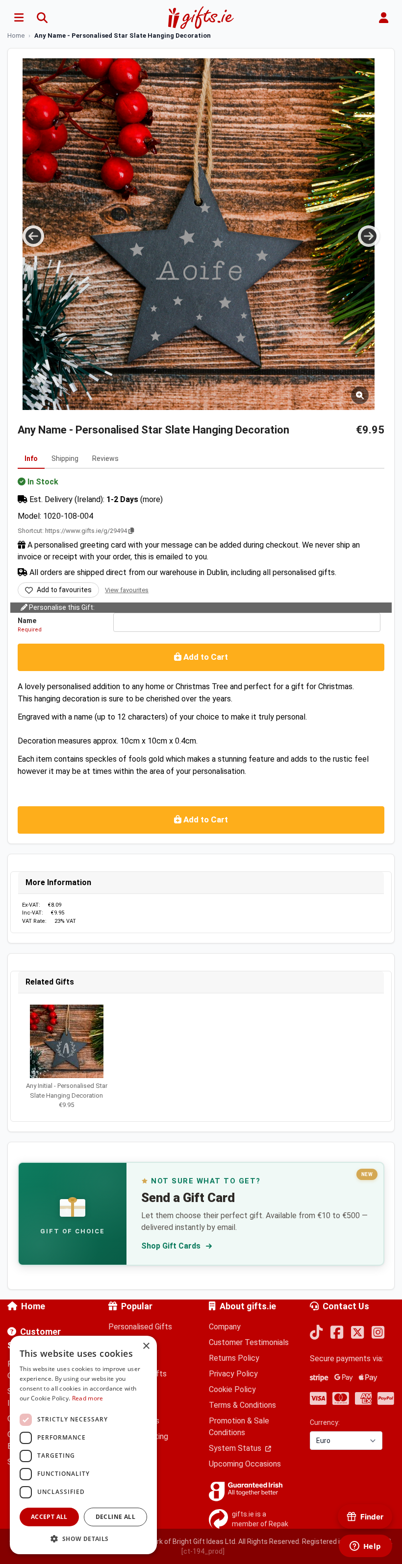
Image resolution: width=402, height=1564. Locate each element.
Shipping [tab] (64, 458)
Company (225, 1326)
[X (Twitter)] (357, 1333)
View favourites (127, 590)
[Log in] (383, 17)
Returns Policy (234, 1358)
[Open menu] (18, 17)
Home (33, 1306)
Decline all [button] (115, 1517)
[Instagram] (378, 1333)
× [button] (146, 1346)
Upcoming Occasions (245, 1463)
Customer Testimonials (249, 1342)
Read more (87, 1398)
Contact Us (346, 1306)
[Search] (42, 17)
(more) (151, 499)
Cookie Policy (232, 1389)
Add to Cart (204, 657)
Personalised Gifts (140, 1326)
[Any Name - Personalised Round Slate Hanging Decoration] (199, 234)
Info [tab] (31, 458)
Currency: (325, 1422)
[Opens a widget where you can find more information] (365, 1547)
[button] (83, 1538)
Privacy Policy (233, 1373)
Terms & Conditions (242, 1405)
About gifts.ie (248, 1306)
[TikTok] (316, 1333)
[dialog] (83, 1445)
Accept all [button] (49, 1517)
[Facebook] (336, 1333)
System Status (236, 1448)
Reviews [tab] (105, 458)
